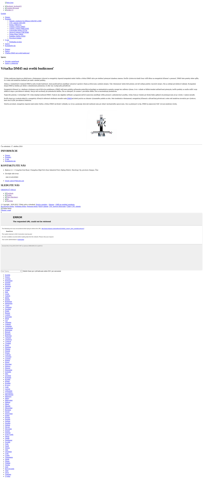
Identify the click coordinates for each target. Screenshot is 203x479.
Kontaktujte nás (10, 46)
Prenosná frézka (32, 206)
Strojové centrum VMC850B (19, 32)
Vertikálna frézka (20, 206)
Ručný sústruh (43, 206)
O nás (7, 40)
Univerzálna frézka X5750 (18, 30)
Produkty (8, 19)
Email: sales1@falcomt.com (14, 181)
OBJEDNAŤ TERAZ (8, 190)
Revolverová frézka (7, 206)
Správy (7, 44)
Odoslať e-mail (6, 210)
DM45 (69, 98)
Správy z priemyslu (11, 63)
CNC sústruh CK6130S (17, 23)
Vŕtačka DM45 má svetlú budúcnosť (17, 53)
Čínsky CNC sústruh (73, 206)
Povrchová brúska (15, 38)
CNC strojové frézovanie (57, 206)
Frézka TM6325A (15, 25)
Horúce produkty (41, 204)
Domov (7, 17)
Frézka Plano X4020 (16, 34)
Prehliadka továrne (15, 42)
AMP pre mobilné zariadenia (65, 204)
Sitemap (51, 204)
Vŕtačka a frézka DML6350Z (19, 28)
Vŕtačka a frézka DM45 (17, 27)
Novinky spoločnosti (12, 61)
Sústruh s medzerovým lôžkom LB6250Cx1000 (25, 21)
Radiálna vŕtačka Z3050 (17, 36)
